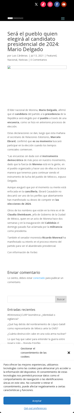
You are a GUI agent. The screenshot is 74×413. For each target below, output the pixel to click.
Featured (51, 55)
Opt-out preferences (35, 408)
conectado (39, 278)
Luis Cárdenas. (20, 55)
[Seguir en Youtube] (64, 4)
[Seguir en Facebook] (57, 4)
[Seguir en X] (36, 4)
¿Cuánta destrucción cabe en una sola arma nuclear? (36, 333)
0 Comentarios (38, 59)
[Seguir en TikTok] (43, 4)
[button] (69, 352)
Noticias (23, 59)
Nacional (12, 59)
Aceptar (37, 400)
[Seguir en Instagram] (50, 4)
